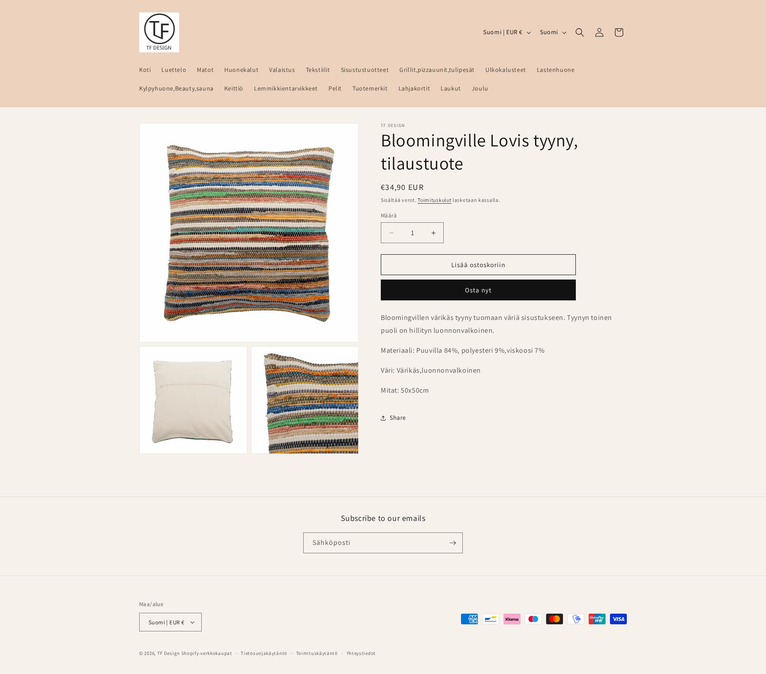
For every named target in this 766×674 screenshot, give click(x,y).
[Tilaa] (452, 542)
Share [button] (398, 418)
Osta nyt (478, 290)
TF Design (168, 653)
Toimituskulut (434, 200)
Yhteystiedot (361, 653)
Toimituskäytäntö (317, 653)
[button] (580, 32)
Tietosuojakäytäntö (264, 653)
